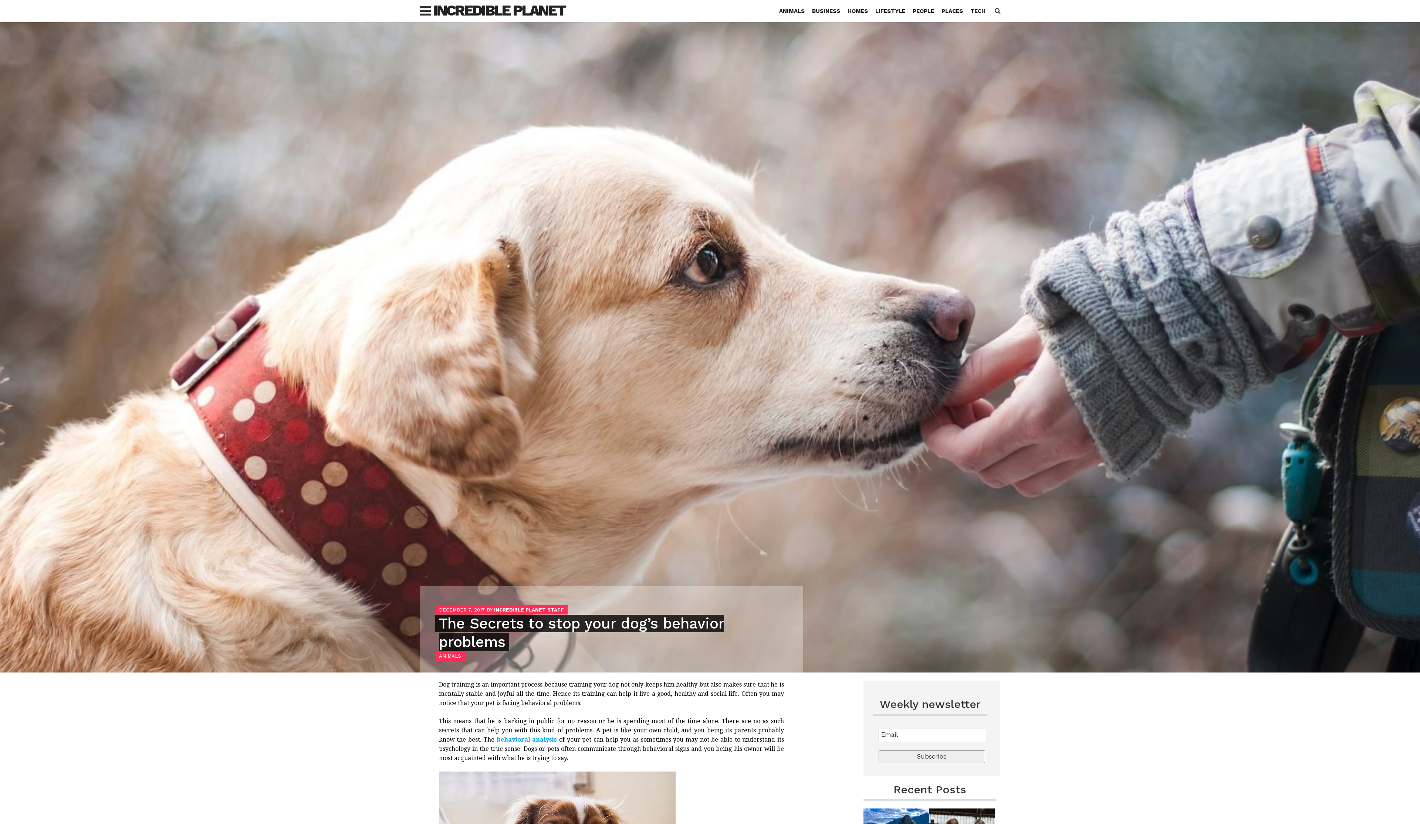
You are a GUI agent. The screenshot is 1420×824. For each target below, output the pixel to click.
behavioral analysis (527, 739)
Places (952, 11)
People (923, 11)
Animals (792, 11)
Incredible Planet (499, 10)
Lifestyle (890, 11)
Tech (977, 11)
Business (826, 11)
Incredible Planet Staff (529, 610)
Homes (858, 11)
